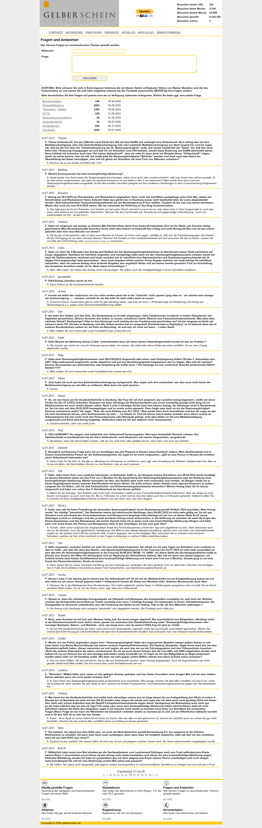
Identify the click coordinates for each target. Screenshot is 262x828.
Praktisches (94, 32)
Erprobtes (112, 32)
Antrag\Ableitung (53, 105)
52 (126, 775)
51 (122, 775)
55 (138, 775)
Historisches (74, 32)
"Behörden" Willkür (54, 109)
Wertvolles (146, 32)
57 (146, 775)
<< (104, 775)
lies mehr (46, 799)
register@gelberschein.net (97, 241)
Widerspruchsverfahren (57, 117)
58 (150, 775)
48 (110, 775)
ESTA (46, 113)
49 (114, 775)
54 (134, 775)
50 (118, 775)
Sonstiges (48, 130)
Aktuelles (128, 32)
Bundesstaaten (51, 101)
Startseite (56, 32)
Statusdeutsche (52, 121)
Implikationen (50, 125)
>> (156, 775)
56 (142, 775)
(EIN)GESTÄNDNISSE (168, 32)
